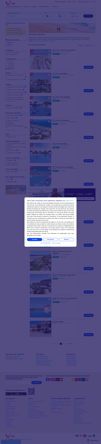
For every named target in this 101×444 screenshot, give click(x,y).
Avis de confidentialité (45, 243)
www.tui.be (69, 200)
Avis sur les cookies (56, 243)
